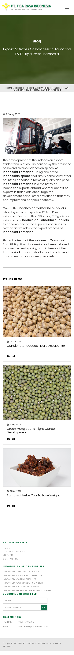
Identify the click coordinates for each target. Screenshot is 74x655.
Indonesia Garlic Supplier (19, 579)
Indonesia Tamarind (18, 172)
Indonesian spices (17, 176)
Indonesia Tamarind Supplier (21, 571)
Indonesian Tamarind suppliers (42, 208)
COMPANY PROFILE (14, 551)
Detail (11, 356)
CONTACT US (10, 558)
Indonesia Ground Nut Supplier (23, 586)
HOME (9, 88)
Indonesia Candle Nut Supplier (22, 575)
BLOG (18, 88)
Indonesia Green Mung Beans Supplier (27, 590)
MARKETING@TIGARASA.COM (33, 626)
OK (43, 607)
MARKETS (8, 555)
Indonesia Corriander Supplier (23, 582)
